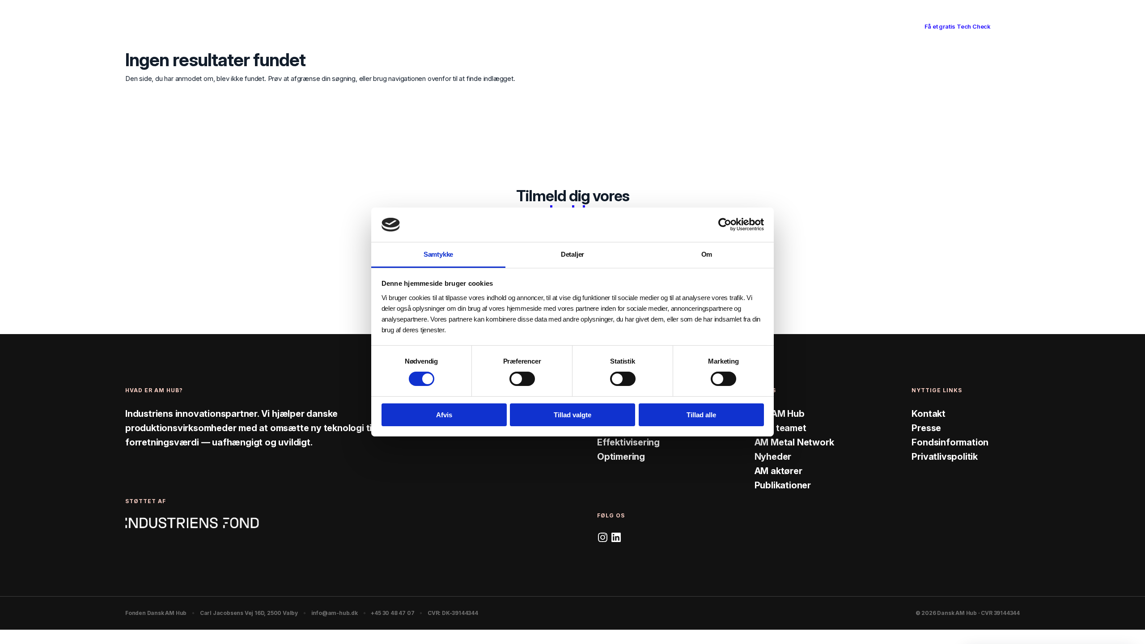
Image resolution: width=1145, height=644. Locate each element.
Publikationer (783, 485)
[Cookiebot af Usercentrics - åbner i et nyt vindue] (725, 224)
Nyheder (773, 456)
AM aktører (778, 471)
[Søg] (1000, 27)
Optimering (621, 456)
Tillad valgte (572, 415)
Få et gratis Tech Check (957, 26)
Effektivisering (628, 442)
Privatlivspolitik (945, 456)
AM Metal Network (794, 442)
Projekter (597, 26)
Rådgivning (513, 26)
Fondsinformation (950, 442)
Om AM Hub (780, 413)
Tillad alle (701, 415)
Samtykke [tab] (438, 254)
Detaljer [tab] (572, 254)
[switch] (522, 379)
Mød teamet (780, 428)
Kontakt (929, 413)
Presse (926, 428)
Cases (556, 26)
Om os (638, 26)
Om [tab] (706, 254)
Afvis (444, 415)
